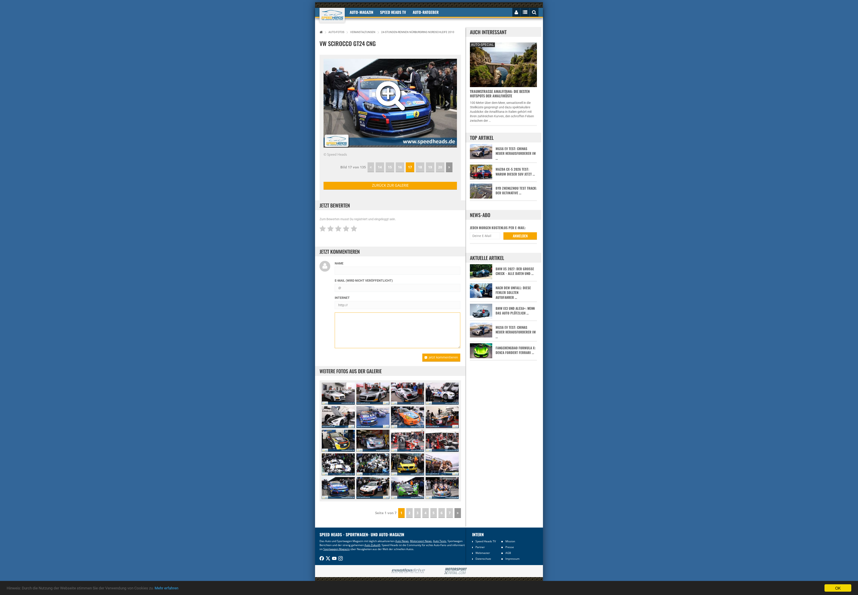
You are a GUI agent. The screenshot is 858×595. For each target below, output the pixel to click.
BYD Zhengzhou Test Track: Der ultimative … (516, 190)
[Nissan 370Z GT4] (442, 417)
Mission (510, 541)
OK (838, 588)
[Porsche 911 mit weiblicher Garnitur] (442, 488)
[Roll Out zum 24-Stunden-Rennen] (372, 464)
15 (390, 167)
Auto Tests (439, 541)
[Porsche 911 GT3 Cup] (407, 417)
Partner (480, 547)
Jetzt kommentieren (443, 357)
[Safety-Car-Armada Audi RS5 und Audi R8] (338, 394)
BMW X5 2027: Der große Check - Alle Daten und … (515, 271)
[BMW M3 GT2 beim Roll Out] (338, 464)
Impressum (512, 559)
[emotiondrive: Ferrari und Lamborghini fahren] (408, 571)
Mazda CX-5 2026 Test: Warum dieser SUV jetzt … (515, 171)
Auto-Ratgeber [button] (426, 12)
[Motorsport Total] (455, 571)
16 (400, 167)
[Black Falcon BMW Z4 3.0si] (407, 464)
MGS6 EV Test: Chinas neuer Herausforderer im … (516, 153)
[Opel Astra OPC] (338, 441)
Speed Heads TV (485, 541)
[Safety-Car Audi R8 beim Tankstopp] (372, 394)
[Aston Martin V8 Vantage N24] (338, 417)
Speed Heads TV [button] (393, 12)
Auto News (402, 541)
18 (420, 167)
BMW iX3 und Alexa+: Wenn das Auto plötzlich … (515, 310)
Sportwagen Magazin (336, 549)
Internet (342, 298)
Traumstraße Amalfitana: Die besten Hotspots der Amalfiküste (500, 93)
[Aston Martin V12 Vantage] (407, 488)
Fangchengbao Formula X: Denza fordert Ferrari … (516, 350)
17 (410, 167)
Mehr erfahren (166, 588)
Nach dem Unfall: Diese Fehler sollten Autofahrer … (513, 292)
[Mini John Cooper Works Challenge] (372, 441)
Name (339, 263)
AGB (508, 553)
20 (440, 167)
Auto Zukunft (372, 545)
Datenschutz (483, 559)
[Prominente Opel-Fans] (442, 464)
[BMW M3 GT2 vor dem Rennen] (442, 394)
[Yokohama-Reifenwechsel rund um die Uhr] (407, 441)
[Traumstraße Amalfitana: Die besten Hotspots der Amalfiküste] (503, 64)
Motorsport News (421, 541)
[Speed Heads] (332, 15)
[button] (334, 103)
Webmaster (482, 553)
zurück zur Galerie (390, 185)
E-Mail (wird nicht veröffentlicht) (364, 280)
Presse (509, 547)
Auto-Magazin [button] (361, 12)
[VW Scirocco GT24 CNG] (372, 417)
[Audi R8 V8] (372, 488)
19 (430, 167)
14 (380, 167)
